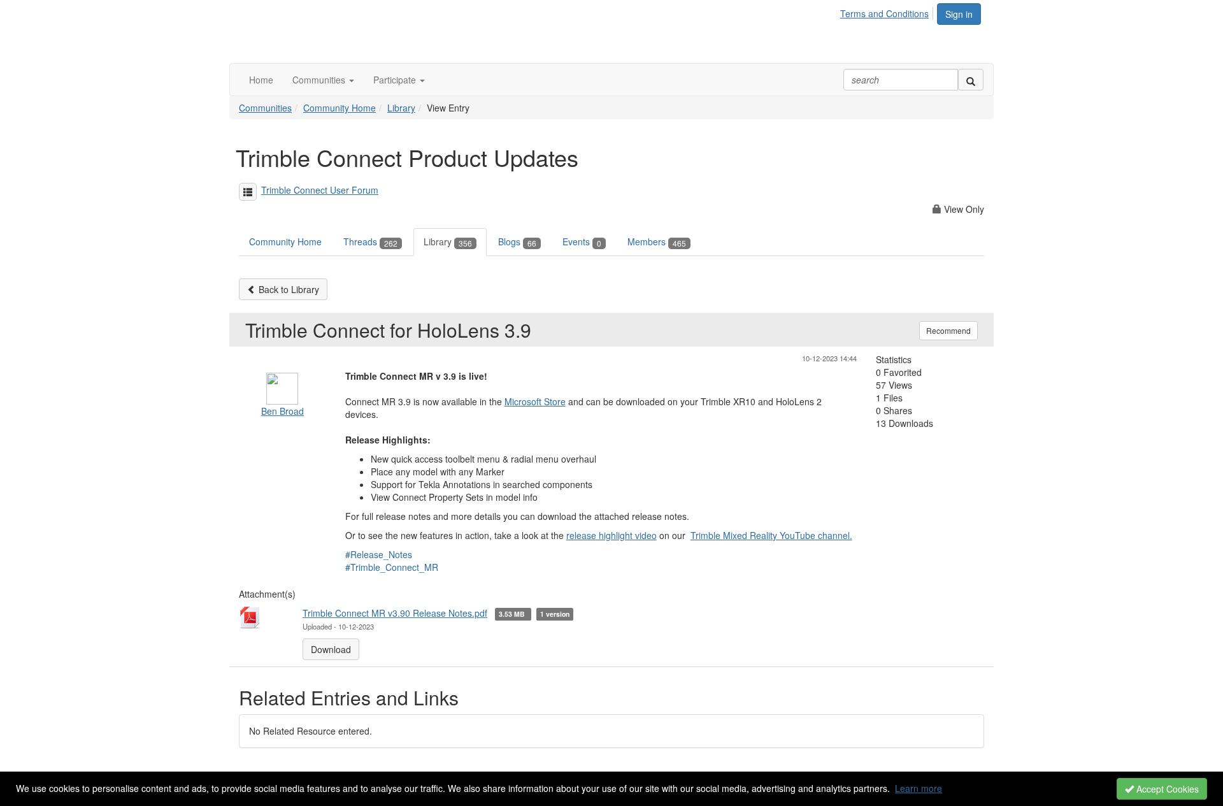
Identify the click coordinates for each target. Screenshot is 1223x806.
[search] (970, 79)
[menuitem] (888, 11)
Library (401, 107)
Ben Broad (282, 411)
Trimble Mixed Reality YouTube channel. (771, 535)
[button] (323, 80)
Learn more (918, 788)
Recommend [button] (948, 330)
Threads (370, 241)
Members (656, 241)
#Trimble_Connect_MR (391, 567)
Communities (265, 107)
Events (581, 241)
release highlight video (611, 535)
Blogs (517, 241)
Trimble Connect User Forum (319, 190)
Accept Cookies (1166, 788)
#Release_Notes (378, 554)
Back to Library (287, 289)
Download (331, 649)
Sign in (959, 14)
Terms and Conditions (884, 13)
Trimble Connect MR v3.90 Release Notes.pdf (395, 613)
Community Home (339, 107)
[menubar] (888, 11)
